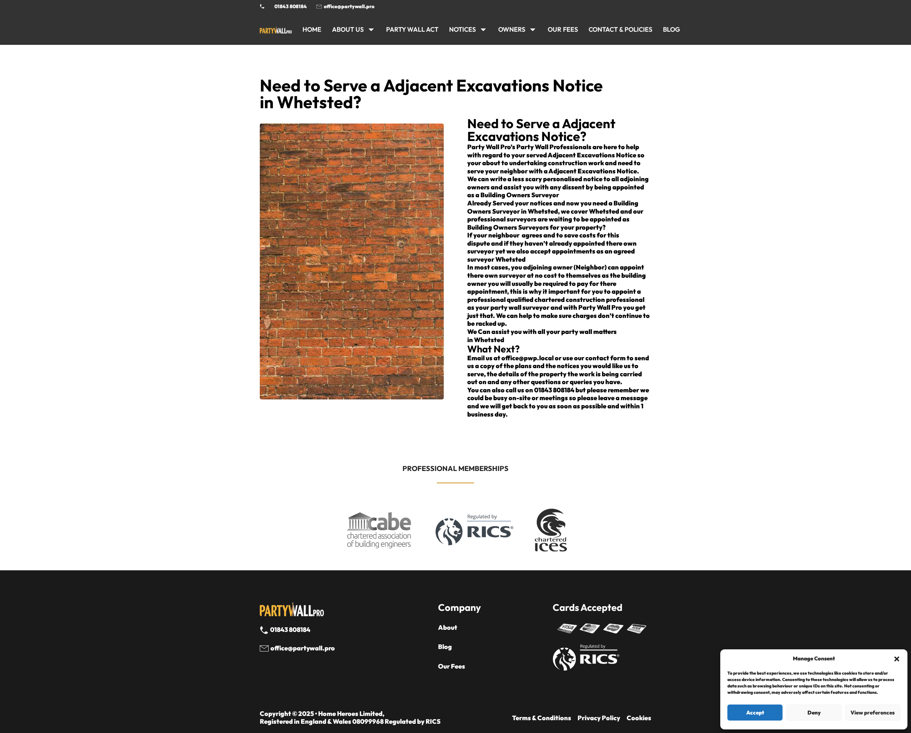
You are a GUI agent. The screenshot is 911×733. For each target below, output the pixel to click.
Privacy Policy (599, 718)
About (447, 628)
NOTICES (462, 29)
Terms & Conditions (541, 718)
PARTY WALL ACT (412, 29)
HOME (311, 29)
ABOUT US (348, 29)
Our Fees (563, 29)
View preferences (873, 712)
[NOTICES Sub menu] (483, 29)
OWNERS (511, 29)
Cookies (639, 718)
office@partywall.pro (349, 6)
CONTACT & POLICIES (620, 29)
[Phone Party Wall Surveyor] (262, 6)
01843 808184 (290, 6)
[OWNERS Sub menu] (532, 29)
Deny (814, 712)
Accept (755, 712)
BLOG (671, 29)
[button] (896, 659)
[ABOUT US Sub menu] (371, 29)
